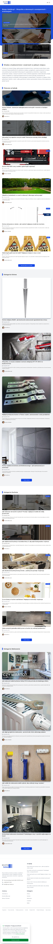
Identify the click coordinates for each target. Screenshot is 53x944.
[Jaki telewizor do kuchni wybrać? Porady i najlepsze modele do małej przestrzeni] (26, 502)
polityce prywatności (20, 933)
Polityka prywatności (19, 909)
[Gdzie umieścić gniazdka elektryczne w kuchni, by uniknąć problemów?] (26, 619)
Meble (28, 903)
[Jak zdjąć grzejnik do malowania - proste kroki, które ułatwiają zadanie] (26, 712)
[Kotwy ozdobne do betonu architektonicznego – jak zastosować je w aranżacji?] (26, 446)
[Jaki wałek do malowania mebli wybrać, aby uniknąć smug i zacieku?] (26, 763)
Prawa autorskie (11, 909)
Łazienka (29, 900)
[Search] (49, 2)
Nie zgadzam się (15, 937)
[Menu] (47, 2)
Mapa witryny (48, 909)
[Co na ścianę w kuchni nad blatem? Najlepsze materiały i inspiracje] (26, 590)
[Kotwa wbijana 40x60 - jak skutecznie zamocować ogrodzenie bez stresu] (26, 298)
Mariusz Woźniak (8, 422)
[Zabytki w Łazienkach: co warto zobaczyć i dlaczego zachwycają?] (26, 186)
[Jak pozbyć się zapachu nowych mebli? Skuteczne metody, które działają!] (26, 128)
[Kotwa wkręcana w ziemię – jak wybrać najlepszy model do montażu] (26, 215)
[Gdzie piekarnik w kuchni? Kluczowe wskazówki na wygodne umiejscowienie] (26, 51)
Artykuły (29, 863)
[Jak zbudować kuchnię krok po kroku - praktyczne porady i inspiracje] (26, 561)
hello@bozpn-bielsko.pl (9, 884)
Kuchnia (28, 896)
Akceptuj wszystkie (16, 940)
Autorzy (4, 891)
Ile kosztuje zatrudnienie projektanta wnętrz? (12, 39)
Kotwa (28, 893)
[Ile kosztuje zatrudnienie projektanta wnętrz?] (26, 36)
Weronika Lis (7, 327)
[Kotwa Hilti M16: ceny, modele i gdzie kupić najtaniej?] (26, 157)
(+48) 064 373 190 (7, 882)
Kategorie (30, 891)
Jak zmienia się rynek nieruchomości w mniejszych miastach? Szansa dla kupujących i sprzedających (24, 24)
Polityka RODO (32, 909)
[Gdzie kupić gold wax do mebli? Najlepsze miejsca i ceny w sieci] (26, 243)
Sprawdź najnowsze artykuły (26, 265)
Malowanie (29, 898)
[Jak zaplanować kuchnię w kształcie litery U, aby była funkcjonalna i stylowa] (26, 532)
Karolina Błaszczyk (8, 371)
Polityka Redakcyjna (40, 909)
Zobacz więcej (26, 480)
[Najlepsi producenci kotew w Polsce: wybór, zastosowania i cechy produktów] (26, 394)
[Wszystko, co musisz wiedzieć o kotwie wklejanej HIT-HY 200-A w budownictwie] (26, 346)
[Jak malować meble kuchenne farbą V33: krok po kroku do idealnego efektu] (26, 665)
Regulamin (4, 909)
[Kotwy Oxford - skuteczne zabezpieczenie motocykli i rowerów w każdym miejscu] (26, 98)
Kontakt (26, 909)
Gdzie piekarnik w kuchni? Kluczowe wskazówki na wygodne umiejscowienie (26, 55)
